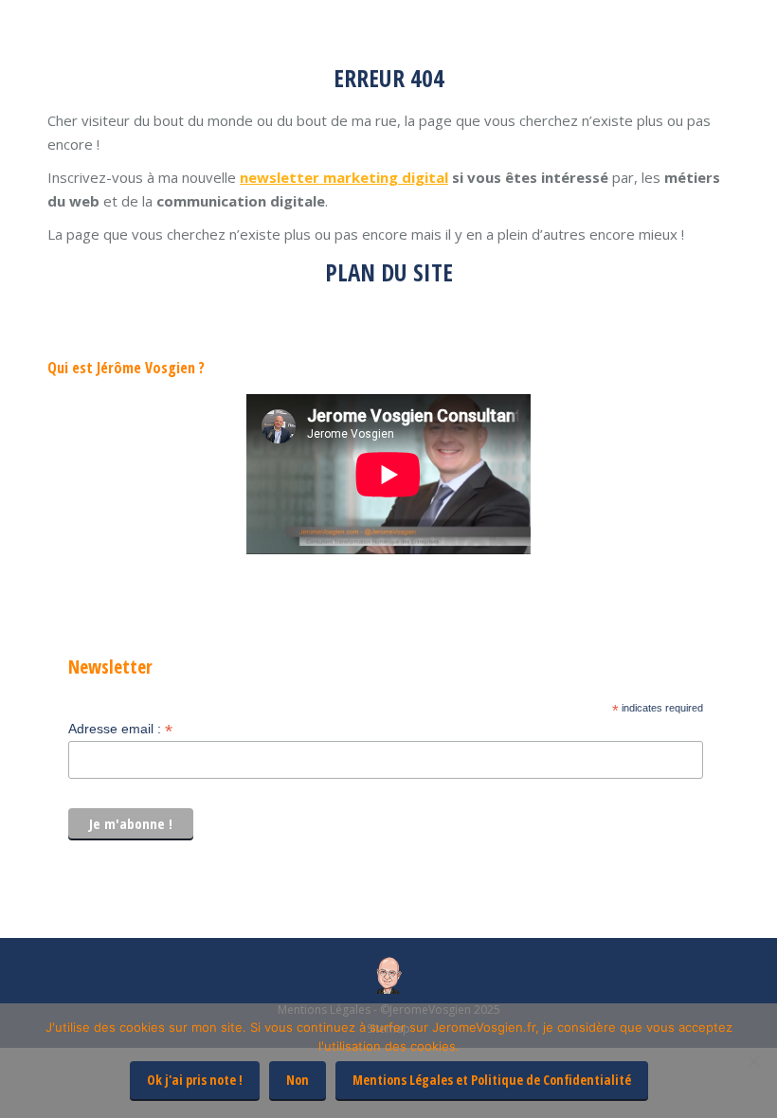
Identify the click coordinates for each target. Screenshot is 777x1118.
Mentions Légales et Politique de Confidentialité (491, 1080)
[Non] (753, 1061)
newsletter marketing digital (344, 177)
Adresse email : (120, 729)
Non (297, 1080)
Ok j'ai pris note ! (195, 1080)
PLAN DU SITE (389, 272)
